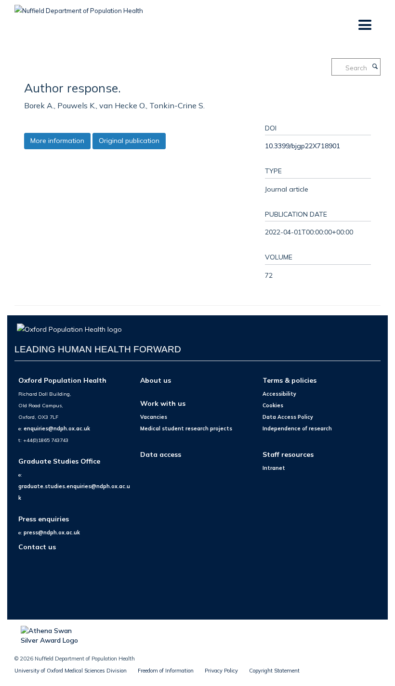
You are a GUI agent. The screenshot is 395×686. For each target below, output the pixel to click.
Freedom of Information (166, 670)
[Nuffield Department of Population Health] (78, 7)
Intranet (274, 468)
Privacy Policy (221, 670)
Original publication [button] (129, 140)
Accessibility (279, 393)
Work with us (162, 403)
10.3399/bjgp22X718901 (302, 146)
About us (155, 380)
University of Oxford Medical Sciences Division (70, 670)
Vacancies (153, 417)
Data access (160, 454)
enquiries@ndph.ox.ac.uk (57, 428)
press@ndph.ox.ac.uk (52, 532)
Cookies (273, 405)
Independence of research (297, 428)
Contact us (37, 547)
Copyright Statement (274, 670)
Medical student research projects (186, 428)
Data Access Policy (288, 417)
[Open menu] (364, 25)
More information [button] (57, 140)
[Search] (374, 67)
